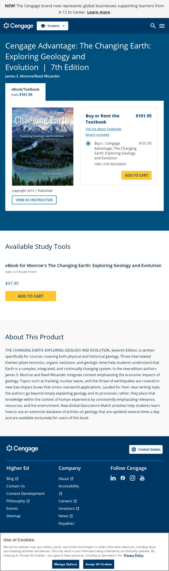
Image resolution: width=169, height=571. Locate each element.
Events (12, 508)
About (64, 478)
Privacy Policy (133, 555)
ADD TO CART (136, 175)
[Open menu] (161, 25)
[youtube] (142, 478)
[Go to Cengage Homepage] (18, 25)
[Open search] (153, 26)
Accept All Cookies (99, 564)
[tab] (25, 92)
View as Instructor (34, 200)
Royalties (66, 523)
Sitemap (13, 515)
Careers (66, 500)
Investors (67, 508)
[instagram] (132, 478)
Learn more (98, 12)
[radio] (88, 143)
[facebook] (122, 478)
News (64, 515)
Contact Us (15, 485)
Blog (10, 478)
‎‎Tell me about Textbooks (103, 129)
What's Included (97, 134)
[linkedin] (113, 478)
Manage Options (65, 564)
